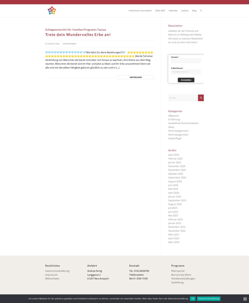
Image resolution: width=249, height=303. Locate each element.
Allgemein (173, 115)
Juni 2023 (173, 211)
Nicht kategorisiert (178, 130)
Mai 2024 (173, 188)
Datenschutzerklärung (57, 270)
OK (192, 298)
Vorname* (174, 57)
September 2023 (177, 200)
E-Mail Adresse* (177, 68)
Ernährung (174, 119)
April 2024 (173, 192)
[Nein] (245, 299)
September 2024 (177, 177)
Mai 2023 (173, 215)
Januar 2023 (174, 223)
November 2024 (177, 169)
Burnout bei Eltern (181, 274)
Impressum (51, 274)
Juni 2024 (173, 185)
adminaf (71, 44)
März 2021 (173, 234)
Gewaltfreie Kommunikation (183, 123)
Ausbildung (177, 282)
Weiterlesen (136, 77)
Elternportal (177, 270)
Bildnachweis (52, 278)
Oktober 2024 (175, 173)
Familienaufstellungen (183, 278)
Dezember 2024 (176, 166)
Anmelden (186, 80)
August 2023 (175, 204)
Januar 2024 (174, 196)
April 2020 (173, 238)
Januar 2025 (174, 162)
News (171, 127)
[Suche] (201, 10)
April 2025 (173, 154)
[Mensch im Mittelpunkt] (51, 10)
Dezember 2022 (176, 226)
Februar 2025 (175, 158)
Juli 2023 (172, 207)
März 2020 (173, 242)
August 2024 (175, 181)
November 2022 (177, 230)
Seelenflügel (174, 138)
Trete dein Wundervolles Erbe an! (78, 34)
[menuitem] (140, 10)
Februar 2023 (175, 219)
